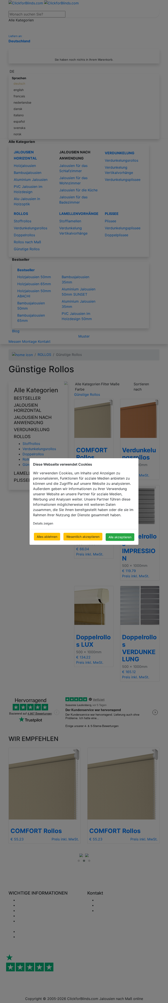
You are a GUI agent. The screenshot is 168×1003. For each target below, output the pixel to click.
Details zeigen (43, 523)
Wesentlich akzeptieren (83, 536)
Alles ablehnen (47, 536)
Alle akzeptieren (119, 537)
